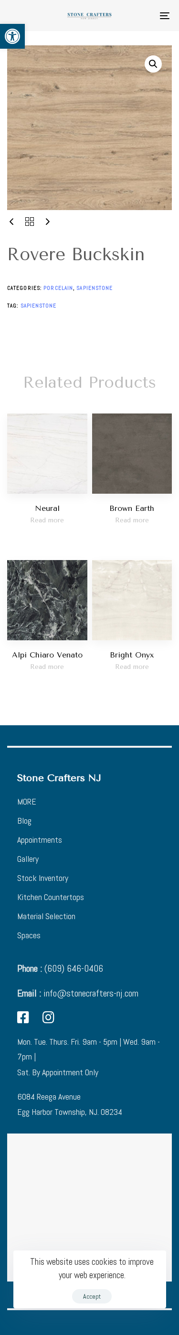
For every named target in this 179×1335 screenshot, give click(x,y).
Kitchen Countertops (50, 896)
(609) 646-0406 (60, 968)
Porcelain (58, 288)
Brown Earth (131, 508)
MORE (26, 801)
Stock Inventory (42, 877)
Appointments (39, 839)
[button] (12, 36)
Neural (47, 508)
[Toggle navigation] (142, 15)
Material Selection (46, 916)
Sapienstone (94, 288)
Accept (92, 1296)
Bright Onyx (132, 654)
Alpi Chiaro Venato (47, 654)
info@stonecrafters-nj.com (77, 993)
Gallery (28, 858)
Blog (24, 820)
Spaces (29, 935)
